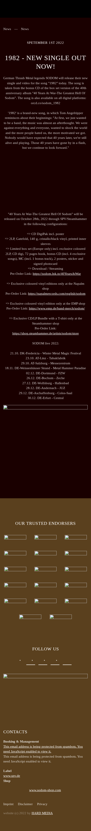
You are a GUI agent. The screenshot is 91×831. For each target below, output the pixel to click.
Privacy (42, 804)
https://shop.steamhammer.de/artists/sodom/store (45, 333)
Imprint (8, 804)
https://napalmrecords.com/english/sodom (56, 293)
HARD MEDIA (42, 813)
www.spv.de (11, 776)
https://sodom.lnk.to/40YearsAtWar (57, 273)
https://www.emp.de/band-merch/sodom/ (57, 308)
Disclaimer (25, 804)
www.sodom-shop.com (45, 790)
